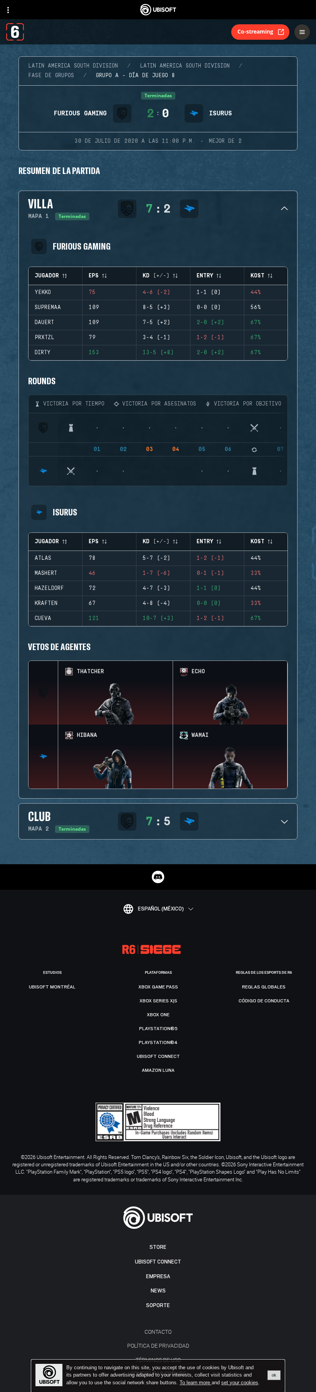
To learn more (196, 1382)
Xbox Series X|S (158, 1000)
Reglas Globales (264, 987)
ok (274, 1375)
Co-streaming (255, 31)
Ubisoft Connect (158, 1262)
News (158, 1291)
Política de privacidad (158, 1345)
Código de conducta (264, 1000)
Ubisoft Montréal (52, 987)
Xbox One (158, 1014)
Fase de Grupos (51, 76)
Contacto (158, 1331)
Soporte (158, 1305)
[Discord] (158, 877)
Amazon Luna (158, 1070)
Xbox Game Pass (158, 987)
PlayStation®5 (158, 1028)
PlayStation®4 (158, 1042)
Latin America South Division (73, 66)
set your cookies (239, 1382)
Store (158, 1247)
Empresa (158, 1276)
